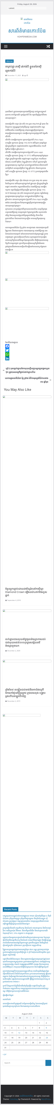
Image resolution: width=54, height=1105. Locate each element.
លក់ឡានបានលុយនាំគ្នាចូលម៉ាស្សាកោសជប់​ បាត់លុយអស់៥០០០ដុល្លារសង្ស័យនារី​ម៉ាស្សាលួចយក (25, 642)
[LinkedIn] (27, 358)
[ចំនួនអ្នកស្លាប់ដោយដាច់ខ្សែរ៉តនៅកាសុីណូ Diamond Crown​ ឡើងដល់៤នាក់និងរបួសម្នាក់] (27, 397)
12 (19, 1033)
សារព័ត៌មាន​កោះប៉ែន (27, 30)
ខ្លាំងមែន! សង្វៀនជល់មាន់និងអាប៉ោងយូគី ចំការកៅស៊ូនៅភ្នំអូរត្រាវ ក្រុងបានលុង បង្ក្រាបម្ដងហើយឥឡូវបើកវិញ (25, 693)
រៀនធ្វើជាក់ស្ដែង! (8, 995)
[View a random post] (48, 46)
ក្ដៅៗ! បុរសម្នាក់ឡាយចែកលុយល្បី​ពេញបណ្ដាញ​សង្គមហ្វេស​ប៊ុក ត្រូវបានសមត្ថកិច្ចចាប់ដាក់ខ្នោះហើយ (28, 370)
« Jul (4, 1054)
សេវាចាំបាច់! (7, 999)
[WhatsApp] (27, 354)
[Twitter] (27, 350)
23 (47, 1037)
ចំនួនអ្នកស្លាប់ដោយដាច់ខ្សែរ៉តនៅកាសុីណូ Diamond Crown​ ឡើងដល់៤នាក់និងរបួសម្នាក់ (26, 592)
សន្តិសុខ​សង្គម (9, 61)
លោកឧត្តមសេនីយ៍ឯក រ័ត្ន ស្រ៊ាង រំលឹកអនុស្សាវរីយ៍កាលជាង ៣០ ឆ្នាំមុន (26, 380)
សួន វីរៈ (26, 75)
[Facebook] (27, 346)
